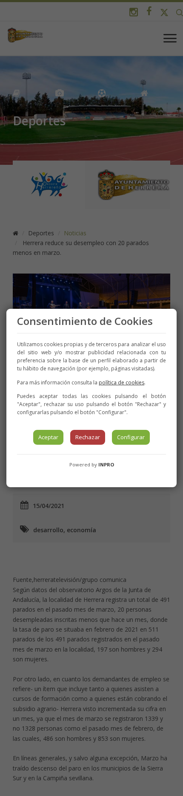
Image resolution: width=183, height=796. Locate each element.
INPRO (106, 464)
